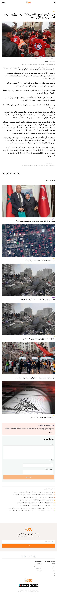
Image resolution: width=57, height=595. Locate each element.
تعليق (51, 444)
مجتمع (53, 566)
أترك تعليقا (28, 477)
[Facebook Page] (34, 556)
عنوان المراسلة (48, 469)
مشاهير (53, 573)
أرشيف (40, 571)
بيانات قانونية (38, 568)
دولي (54, 11)
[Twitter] (31, 556)
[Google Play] (24, 585)
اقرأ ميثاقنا (51, 432)
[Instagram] (22, 556)
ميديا (54, 570)
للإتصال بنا (39, 570)
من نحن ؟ (39, 563)
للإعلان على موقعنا (37, 566)
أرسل (28, 545)
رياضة (54, 571)
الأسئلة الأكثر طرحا (38, 564)
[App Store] (34, 585)
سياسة (53, 563)
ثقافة (54, 568)
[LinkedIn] (25, 556)
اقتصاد (53, 564)
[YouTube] (28, 556)
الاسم (51, 462)
